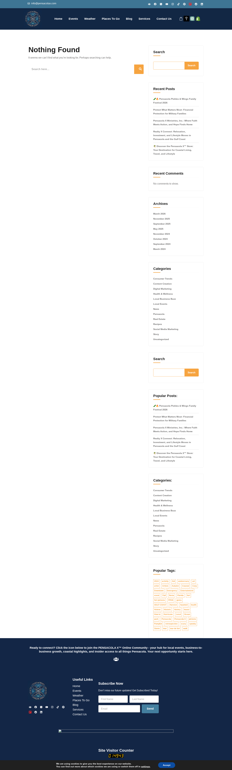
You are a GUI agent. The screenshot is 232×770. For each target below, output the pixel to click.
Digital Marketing (162, 289)
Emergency (172, 591)
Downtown (159, 591)
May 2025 (158, 229)
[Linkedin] (201, 4)
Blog (129, 18)
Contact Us (164, 18)
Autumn (175, 586)
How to (157, 614)
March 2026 (159, 213)
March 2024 (159, 249)
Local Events (160, 304)
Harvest (173, 605)
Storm (157, 628)
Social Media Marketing (165, 329)
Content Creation (162, 283)
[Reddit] (196, 4)
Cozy (194, 586)
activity (165, 581)
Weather (89, 18)
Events (73, 18)
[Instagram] (172, 4)
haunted (183, 605)
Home (58, 18)
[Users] (149, 4)
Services (144, 18)
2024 (156, 581)
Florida (180, 595)
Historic (167, 609)
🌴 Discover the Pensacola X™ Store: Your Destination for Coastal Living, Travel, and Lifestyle (173, 150)
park (156, 619)
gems (179, 600)
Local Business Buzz (164, 299)
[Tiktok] (178, 4)
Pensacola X (180, 619)
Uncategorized (161, 339)
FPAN (170, 600)
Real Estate (159, 319)
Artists (165, 586)
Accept (166, 765)
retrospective (171, 624)
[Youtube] (166, 4)
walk (185, 628)
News (156, 309)
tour (165, 628)
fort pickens (159, 600)
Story (156, 334)
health (193, 605)
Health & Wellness (163, 294)
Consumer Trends (162, 278)
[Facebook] (155, 4)
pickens (192, 619)
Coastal (185, 586)
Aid (173, 581)
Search (159, 52)
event (156, 595)
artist (156, 586)
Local (178, 614)
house (186, 609)
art (193, 581)
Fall (164, 595)
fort (188, 595)
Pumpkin (158, 624)
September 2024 (161, 244)
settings (145, 766)
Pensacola (158, 314)
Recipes (157, 324)
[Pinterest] (184, 4)
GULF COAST (160, 605)
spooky (192, 624)
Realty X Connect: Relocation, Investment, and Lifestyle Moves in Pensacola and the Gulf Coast (172, 135)
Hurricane (168, 614)
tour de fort (175, 628)
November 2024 (161, 234)
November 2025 (161, 218)
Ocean (187, 614)
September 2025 (161, 224)
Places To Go (111, 18)
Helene (157, 609)
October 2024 (160, 239)
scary (183, 624)
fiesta (171, 595)
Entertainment (187, 591)
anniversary (183, 581)
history (177, 609)
